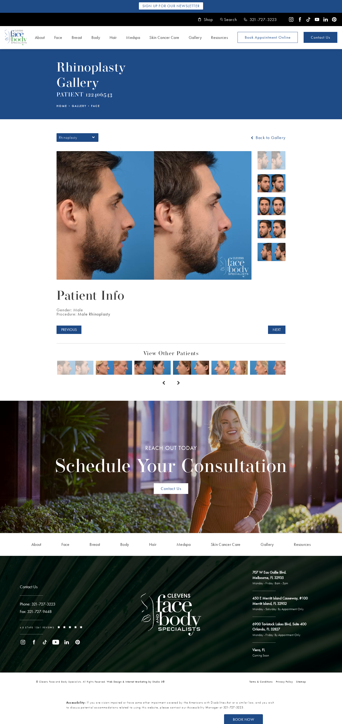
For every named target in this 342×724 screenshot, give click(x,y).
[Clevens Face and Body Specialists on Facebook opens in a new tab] (300, 19)
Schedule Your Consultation (171, 461)
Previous (69, 329)
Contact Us (320, 37)
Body (95, 37)
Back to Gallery (270, 138)
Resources (219, 37)
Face (58, 37)
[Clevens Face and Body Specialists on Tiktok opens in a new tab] (308, 19)
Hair (113, 37)
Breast (77, 37)
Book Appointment (268, 37)
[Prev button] (163, 383)
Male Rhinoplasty (94, 314)
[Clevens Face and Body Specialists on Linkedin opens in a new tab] (325, 19)
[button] (228, 19)
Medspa (133, 37)
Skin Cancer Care (164, 37)
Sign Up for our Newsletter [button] (171, 5)
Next (277, 329)
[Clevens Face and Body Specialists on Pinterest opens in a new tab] (334, 19)
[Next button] (178, 383)
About (40, 37)
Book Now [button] (243, 719)
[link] (260, 19)
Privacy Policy (284, 681)
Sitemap (301, 681)
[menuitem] (291, 19)
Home (62, 106)
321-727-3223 (233, 707)
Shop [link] (208, 19)
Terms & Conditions (261, 681)
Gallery (195, 37)
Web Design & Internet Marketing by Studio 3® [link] (136, 681)
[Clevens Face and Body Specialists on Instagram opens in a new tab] (291, 19)
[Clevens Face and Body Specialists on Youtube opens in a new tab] (317, 19)
